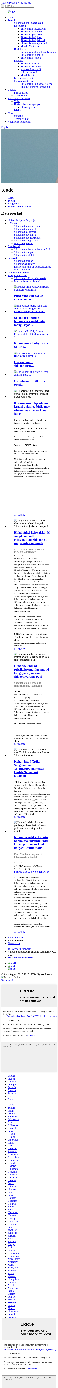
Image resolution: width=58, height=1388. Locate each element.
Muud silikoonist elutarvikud (35, 86)
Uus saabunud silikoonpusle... (24, 363)
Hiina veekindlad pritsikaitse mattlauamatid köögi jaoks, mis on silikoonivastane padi (31, 671)
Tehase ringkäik (22, 118)
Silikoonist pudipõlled (32, 54)
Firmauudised (21, 92)
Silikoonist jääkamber (32, 34)
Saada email (7, 980)
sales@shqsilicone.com (19, 948)
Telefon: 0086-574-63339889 (16, 2)
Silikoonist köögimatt (31, 37)
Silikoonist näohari (30, 63)
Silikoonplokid (28, 107)
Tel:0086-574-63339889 (20, 957)
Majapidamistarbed (24, 81)
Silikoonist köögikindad (33, 40)
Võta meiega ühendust (19, 121)
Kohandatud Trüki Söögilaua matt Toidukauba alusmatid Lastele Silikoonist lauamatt (29, 768)
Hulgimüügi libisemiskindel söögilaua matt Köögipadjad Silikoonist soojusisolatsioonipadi (32, 538)
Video (17, 101)
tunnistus (18, 115)
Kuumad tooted (16, 937)
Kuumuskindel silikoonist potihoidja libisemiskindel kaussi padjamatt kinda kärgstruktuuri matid (31, 843)
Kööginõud (20, 25)
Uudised (12, 89)
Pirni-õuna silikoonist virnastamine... (28, 297)
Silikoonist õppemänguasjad (28, 22)
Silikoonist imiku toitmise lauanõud (38, 52)
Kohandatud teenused (19, 98)
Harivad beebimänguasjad (27, 104)
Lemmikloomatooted (24, 78)
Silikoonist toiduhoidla (32, 31)
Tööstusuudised (22, 95)
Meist (10, 113)
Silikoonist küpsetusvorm (33, 28)
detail (23, 515)
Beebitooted (20, 49)
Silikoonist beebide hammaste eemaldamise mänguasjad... (29, 321)
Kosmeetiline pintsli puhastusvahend (31, 71)
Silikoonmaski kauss (31, 66)
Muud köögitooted (30, 46)
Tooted (11, 20)
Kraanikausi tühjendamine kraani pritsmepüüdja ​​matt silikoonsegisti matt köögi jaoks (32, 408)
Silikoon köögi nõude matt (21, 206)
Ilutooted (18, 60)
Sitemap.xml (14, 943)
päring (17, 515)
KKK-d (18, 110)
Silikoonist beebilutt (31, 57)
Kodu (11, 17)
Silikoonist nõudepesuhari (34, 43)
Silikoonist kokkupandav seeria (36, 84)
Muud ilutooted (28, 75)
